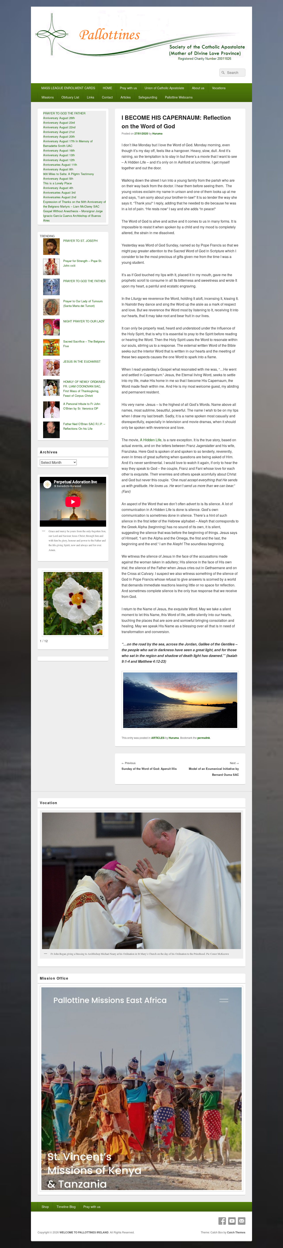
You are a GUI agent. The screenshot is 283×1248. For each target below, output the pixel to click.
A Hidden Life (150, 439)
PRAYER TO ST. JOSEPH (80, 241)
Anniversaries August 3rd (59, 192)
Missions (48, 97)
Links (90, 97)
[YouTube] (232, 1221)
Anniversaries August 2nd (59, 197)
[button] (45, 604)
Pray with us (128, 88)
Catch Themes (236, 1232)
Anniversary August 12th (59, 160)
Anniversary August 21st (59, 132)
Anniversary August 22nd (59, 127)
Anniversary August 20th (59, 136)
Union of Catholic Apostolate (164, 88)
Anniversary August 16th (59, 150)
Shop (45, 1206)
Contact (107, 97)
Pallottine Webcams (179, 97)
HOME (107, 88)
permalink (203, 738)
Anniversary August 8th (58, 169)
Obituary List (70, 97)
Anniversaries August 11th (60, 164)
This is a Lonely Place (57, 183)
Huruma (157, 133)
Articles (125, 97)
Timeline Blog (66, 1206)
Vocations (219, 88)
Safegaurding (147, 97)
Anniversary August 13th (59, 155)
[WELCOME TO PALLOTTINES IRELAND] (141, 60)
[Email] (241, 1221)
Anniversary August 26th (59, 118)
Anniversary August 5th (58, 178)
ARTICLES (157, 738)
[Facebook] (222, 1221)
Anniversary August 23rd (59, 122)
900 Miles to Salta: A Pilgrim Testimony (68, 174)
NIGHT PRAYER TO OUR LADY (84, 321)
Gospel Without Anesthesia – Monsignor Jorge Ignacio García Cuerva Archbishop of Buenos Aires (73, 215)
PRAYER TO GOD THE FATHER (64, 113)
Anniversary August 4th (58, 188)
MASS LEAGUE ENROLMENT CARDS (68, 88)
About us (198, 88)
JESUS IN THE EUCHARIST (82, 361)
